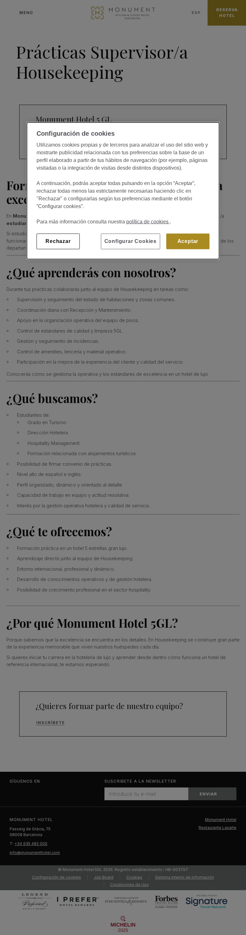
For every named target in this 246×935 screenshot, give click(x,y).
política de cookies (148, 221)
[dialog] (123, 191)
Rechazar (57, 241)
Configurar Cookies (130, 241)
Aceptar (188, 241)
